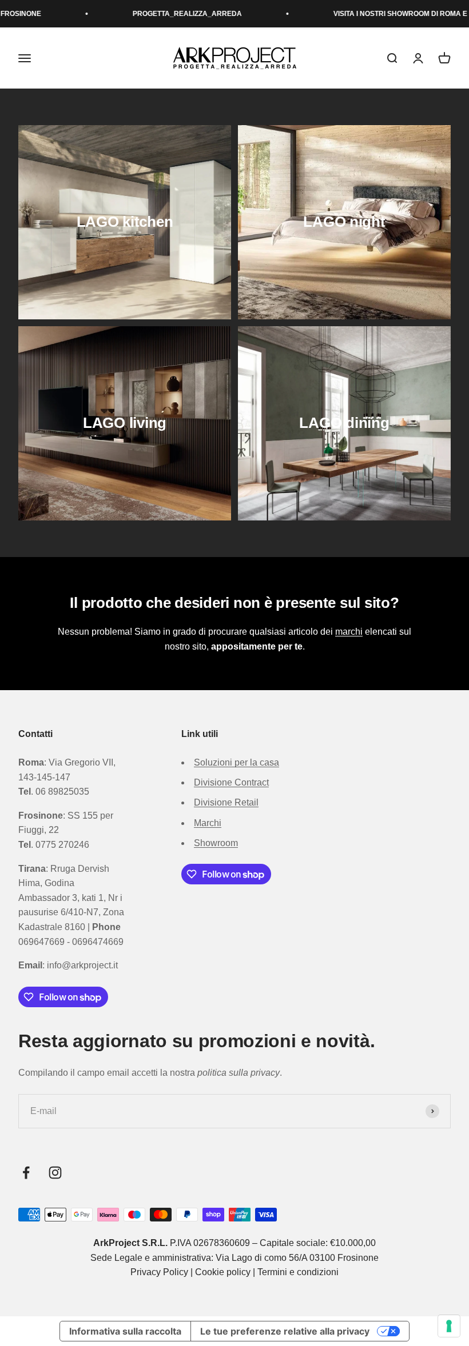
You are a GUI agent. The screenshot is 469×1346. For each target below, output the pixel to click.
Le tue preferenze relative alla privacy (284, 1331)
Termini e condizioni (298, 1272)
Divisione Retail (226, 802)
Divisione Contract (231, 782)
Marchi (207, 823)
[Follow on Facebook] (26, 1172)
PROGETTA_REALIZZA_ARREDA (162, 14)
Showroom (216, 843)
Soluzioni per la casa (236, 762)
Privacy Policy (159, 1272)
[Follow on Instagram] (55, 1172)
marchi (349, 631)
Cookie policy (223, 1272)
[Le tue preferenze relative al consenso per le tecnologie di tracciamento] (449, 1326)
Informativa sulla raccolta (125, 1331)
